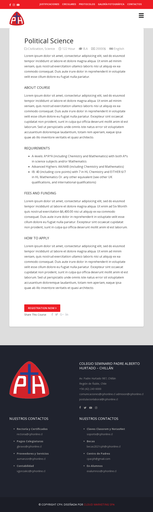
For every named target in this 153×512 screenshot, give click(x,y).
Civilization (35, 49)
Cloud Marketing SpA (99, 504)
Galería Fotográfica (111, 4)
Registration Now (41, 308)
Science (50, 49)
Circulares (69, 4)
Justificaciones (49, 4)
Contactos (134, 4)
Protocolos (87, 4)
